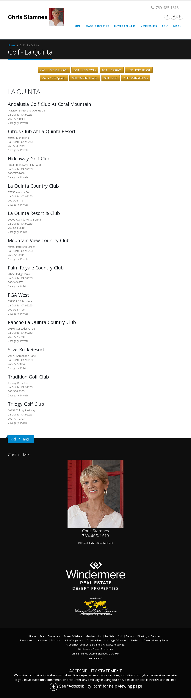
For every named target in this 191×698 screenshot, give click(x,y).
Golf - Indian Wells (85, 70)
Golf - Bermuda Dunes (54, 70)
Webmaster (95, 658)
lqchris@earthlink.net (101, 543)
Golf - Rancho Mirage (85, 78)
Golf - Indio (110, 78)
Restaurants (27, 640)
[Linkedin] (180, 16)
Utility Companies (73, 640)
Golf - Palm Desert (139, 70)
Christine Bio (94, 640)
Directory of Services (148, 636)
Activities (42, 640)
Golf (165, 26)
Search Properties (97, 26)
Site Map (135, 640)
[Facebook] (167, 16)
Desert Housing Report (157, 640)
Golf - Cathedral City (136, 78)
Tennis (130, 636)
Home (76, 26)
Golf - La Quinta (111, 70)
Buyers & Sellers (124, 26)
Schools (55, 640)
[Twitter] (173, 16)
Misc (176, 26)
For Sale (109, 636)
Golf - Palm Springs (53, 78)
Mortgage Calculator (115, 640)
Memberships (148, 26)
